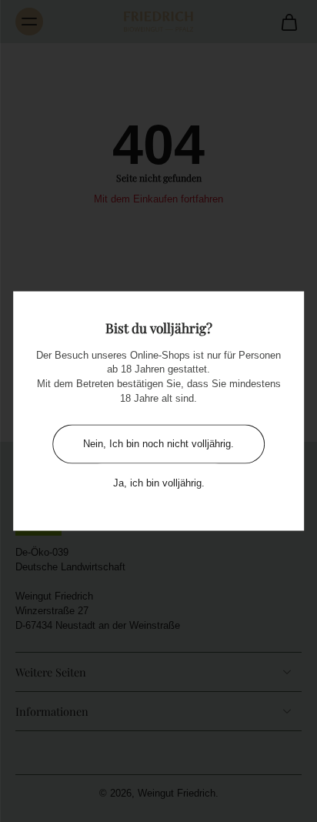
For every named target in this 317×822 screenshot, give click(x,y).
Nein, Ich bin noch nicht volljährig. (158, 444)
